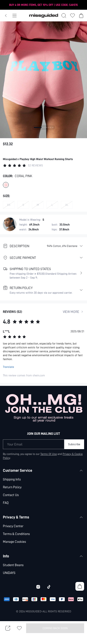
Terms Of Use (48, 454)
